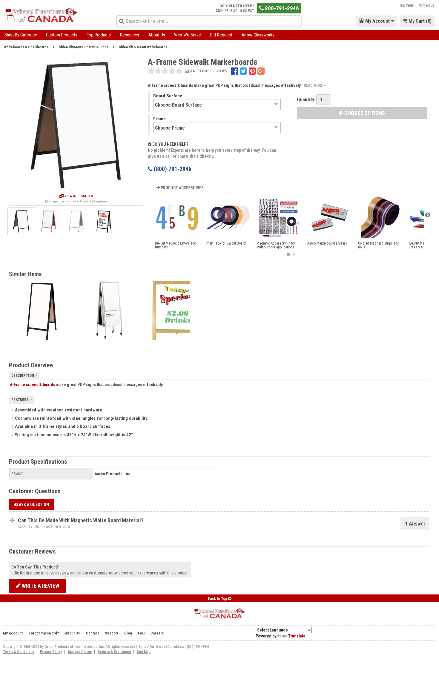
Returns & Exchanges (114, 652)
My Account (13, 633)
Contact (92, 633)
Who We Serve (187, 35)
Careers (157, 633)
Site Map (144, 652)
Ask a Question (33, 504)
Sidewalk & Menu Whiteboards (143, 47)
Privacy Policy (51, 652)
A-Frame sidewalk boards (32, 384)
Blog (128, 633)
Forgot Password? (44, 633)
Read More (314, 85)
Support (111, 633)
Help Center (407, 5)
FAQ (141, 633)
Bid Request (221, 35)
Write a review (40, 586)
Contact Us (427, 5)
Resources (129, 35)
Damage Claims (80, 652)
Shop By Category (20, 35)
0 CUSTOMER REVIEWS (208, 71)
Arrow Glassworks (258, 35)
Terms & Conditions (18, 652)
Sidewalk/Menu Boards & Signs (83, 47)
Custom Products (61, 35)
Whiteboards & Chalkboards (26, 47)
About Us (156, 35)
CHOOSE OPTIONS (364, 113)
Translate (297, 636)
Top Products (99, 35)
